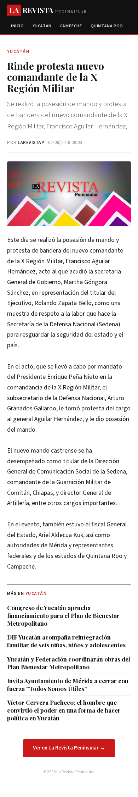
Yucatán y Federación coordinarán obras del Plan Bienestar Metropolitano (68, 663)
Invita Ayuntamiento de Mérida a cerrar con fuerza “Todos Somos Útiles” (67, 684)
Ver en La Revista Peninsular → (69, 748)
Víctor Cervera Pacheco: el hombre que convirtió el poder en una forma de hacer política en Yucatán (64, 710)
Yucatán (42, 26)
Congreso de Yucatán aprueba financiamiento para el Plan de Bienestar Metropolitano (63, 615)
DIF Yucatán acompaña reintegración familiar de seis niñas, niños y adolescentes (66, 641)
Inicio (17, 26)
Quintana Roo (107, 26)
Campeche (71, 26)
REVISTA (48, 10)
